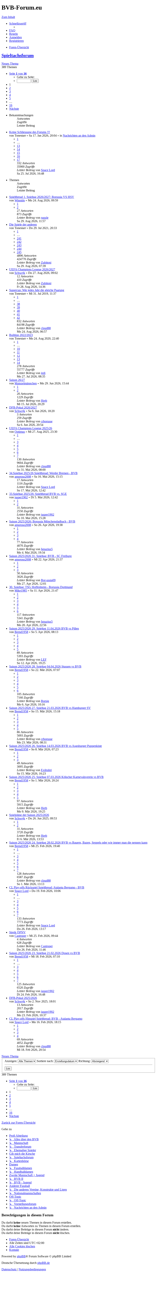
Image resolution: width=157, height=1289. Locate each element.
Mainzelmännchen (26, 383)
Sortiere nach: (45, 1061)
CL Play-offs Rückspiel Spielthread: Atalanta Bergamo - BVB (46, 887)
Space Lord (48, 170)
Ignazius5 (47, 549)
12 (18, 355)
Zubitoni (46, 262)
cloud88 (46, 328)
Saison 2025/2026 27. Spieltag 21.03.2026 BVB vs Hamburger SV (50, 708)
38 (18, 304)
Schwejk (20, 272)
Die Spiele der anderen (23, 224)
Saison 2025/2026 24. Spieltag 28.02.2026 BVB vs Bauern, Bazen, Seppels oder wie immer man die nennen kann (78, 842)
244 (19, 248)
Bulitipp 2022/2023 (21, 335)
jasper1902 (21, 497)
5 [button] (10, 98)
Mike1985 (21, 590)
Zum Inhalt (8, 17)
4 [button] (10, 94)
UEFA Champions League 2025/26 (30, 428)
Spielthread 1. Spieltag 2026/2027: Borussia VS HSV (41, 197)
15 (18, 152)
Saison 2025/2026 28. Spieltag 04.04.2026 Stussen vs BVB (45, 666)
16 (18, 156)
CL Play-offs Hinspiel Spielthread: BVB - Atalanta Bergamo (45, 1018)
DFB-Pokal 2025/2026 (23, 998)
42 (18, 317)
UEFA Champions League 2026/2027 (32, 269)
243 (19, 245)
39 (18, 307)
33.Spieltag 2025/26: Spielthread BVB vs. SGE (38, 493)
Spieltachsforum (18, 55)
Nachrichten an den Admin (79, 135)
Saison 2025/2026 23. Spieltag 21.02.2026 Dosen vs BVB (44, 953)
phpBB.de (43, 1262)
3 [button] (10, 91)
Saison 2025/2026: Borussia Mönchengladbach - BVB (42, 521)
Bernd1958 (21, 632)
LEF (44, 659)
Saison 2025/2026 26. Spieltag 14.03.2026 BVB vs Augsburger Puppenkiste (55, 746)
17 (18, 159)
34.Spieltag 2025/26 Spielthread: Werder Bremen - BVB (43, 473)
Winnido (20, 200)
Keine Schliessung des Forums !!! (29, 132)
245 (19, 252)
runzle (44, 217)
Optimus (20, 431)
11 (18, 352)
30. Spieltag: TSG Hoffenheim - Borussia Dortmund (41, 587)
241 (19, 238)
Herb (44, 400)
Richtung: (84, 1061)
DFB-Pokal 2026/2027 (23, 407)
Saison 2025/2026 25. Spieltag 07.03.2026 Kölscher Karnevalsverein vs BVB (56, 777)
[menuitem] (12, 30)
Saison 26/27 (17, 380)
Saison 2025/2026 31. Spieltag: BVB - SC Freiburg (40, 556)
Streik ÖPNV (17, 932)
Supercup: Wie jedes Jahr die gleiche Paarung (36, 290)
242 (19, 241)
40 (18, 310)
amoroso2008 (23, 476)
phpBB (21, 1256)
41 (18, 314)
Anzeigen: (11, 1061)
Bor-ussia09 (48, 580)
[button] (18, 73)
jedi (43, 373)
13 (18, 146)
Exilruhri (46, 770)
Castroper (20, 935)
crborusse (46, 421)
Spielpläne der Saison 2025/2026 (29, 815)
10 (18, 348)
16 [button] (10, 105)
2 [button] (10, 88)
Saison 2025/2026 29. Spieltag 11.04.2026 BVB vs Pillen (44, 628)
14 (18, 149)
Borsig (45, 701)
